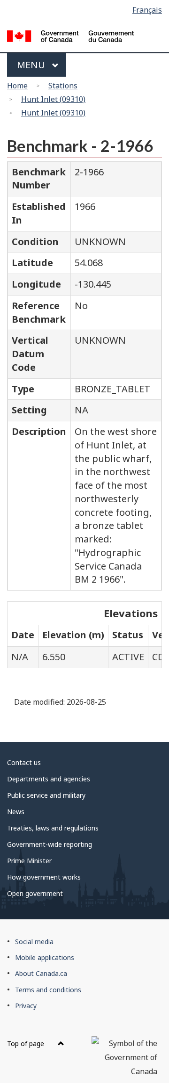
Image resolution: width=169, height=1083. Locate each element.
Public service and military (46, 795)
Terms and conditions (48, 989)
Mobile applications (44, 957)
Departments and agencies (48, 778)
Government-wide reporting (49, 844)
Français (147, 10)
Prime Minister (29, 860)
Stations (62, 85)
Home (17, 85)
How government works (44, 877)
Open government (35, 893)
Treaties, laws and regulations (53, 827)
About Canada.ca (41, 973)
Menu (32, 64)
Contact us (24, 762)
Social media (34, 941)
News (15, 811)
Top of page (26, 1043)
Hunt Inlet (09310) (53, 99)
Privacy (26, 1005)
